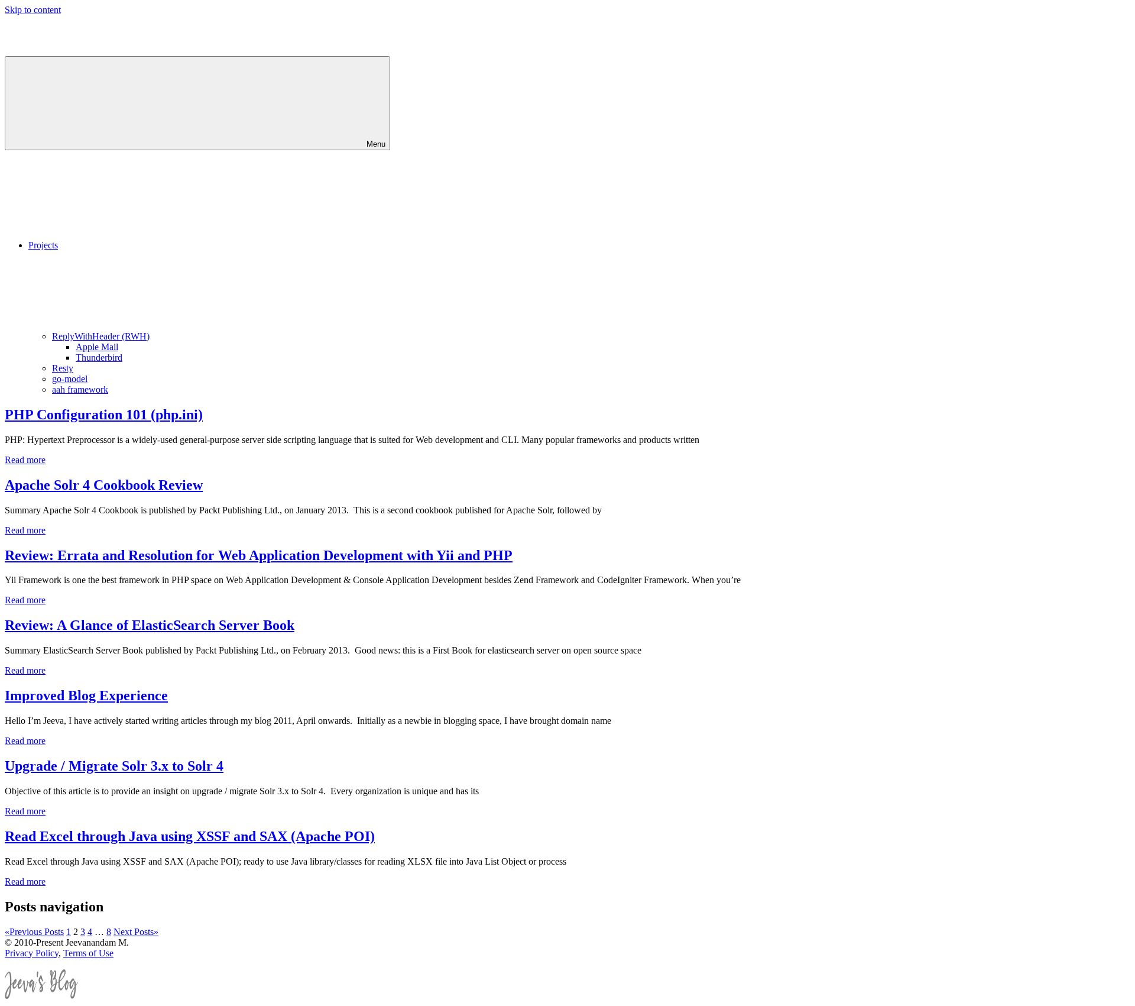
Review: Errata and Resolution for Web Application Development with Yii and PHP (259, 555)
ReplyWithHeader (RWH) (101, 336)
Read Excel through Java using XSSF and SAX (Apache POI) (190, 836)
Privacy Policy (32, 953)
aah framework (80, 389)
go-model (69, 379)
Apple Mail (97, 347)
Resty (62, 368)
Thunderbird (99, 357)
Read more (25, 460)
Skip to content (33, 10)
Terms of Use (88, 953)
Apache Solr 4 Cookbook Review (104, 485)
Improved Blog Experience (86, 695)
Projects (43, 245)
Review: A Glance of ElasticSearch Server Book (149, 625)
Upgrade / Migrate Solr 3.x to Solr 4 (114, 766)
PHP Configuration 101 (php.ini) (104, 414)
